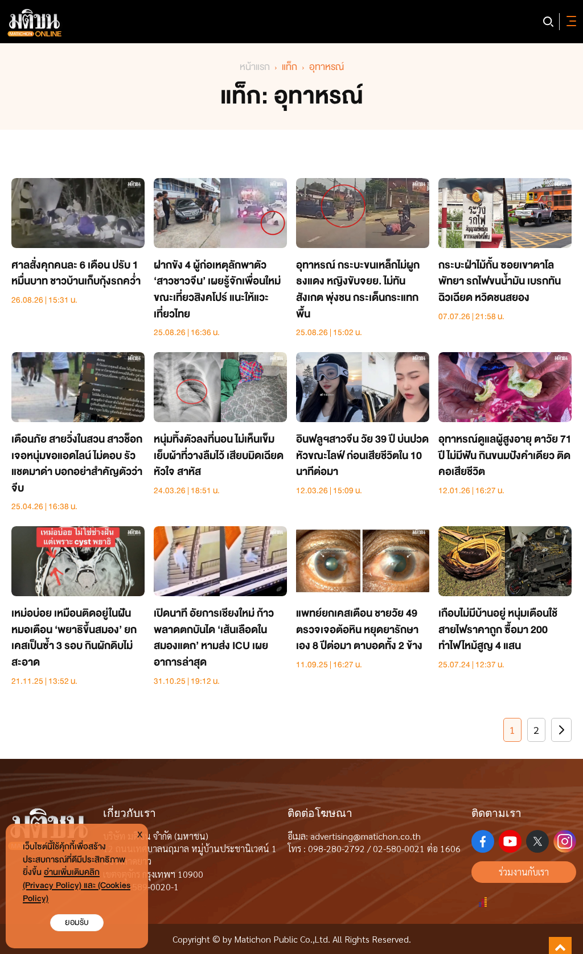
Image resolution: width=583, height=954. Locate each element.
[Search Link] (548, 21)
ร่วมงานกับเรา (524, 872)
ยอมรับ (77, 922)
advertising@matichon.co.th (365, 836)
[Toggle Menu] (569, 21)
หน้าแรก (255, 67)
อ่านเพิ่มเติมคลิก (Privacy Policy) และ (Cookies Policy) (76, 885)
